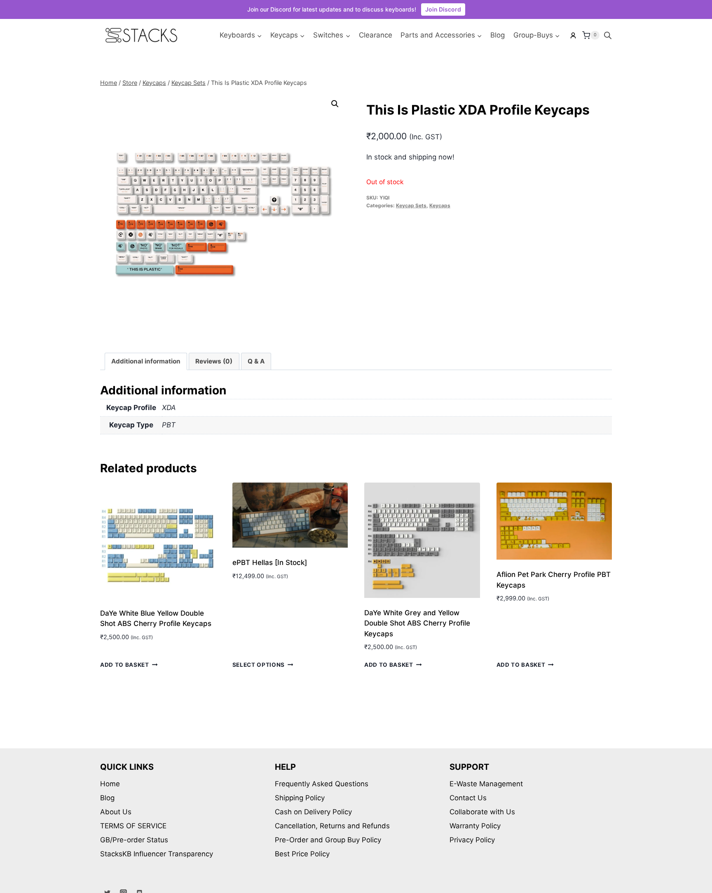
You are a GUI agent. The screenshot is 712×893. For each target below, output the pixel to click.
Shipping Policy (300, 798)
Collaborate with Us (482, 812)
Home (110, 784)
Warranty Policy (475, 826)
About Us (115, 812)
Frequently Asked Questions (321, 784)
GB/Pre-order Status (134, 840)
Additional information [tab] (145, 361)
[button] (335, 103)
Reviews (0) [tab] (213, 361)
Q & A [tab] (256, 361)
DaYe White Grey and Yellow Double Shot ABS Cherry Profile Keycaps (417, 623)
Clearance (375, 35)
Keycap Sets (411, 205)
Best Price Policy (302, 854)
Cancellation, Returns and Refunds (332, 826)
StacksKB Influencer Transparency (156, 854)
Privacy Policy (472, 840)
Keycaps (439, 205)
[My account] (573, 35)
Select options (258, 664)
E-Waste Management (486, 784)
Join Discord (443, 9)
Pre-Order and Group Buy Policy (328, 840)
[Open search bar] (608, 35)
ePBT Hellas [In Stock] (269, 562)
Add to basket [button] (124, 664)
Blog (497, 35)
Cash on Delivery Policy (313, 812)
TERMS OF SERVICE (133, 826)
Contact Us (468, 798)
